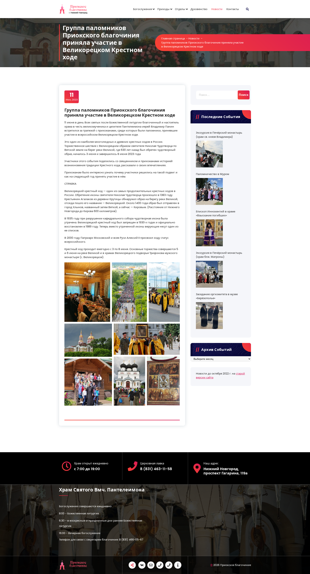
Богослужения (142, 9)
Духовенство (199, 9)
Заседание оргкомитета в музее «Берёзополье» (217, 296)
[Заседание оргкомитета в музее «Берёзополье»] (209, 315)
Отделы (180, 9)
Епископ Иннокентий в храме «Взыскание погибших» (215, 213)
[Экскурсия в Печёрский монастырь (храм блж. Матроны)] (209, 274)
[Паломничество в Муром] (209, 191)
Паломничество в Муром (212, 174)
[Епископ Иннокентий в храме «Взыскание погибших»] (209, 232)
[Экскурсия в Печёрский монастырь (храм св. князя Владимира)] (209, 154)
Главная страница (173, 38)
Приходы (163, 9)
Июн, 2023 (72, 96)
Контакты (232, 9)
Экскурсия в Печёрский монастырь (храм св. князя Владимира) (219, 135)
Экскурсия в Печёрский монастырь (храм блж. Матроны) (219, 255)
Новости (216, 9)
